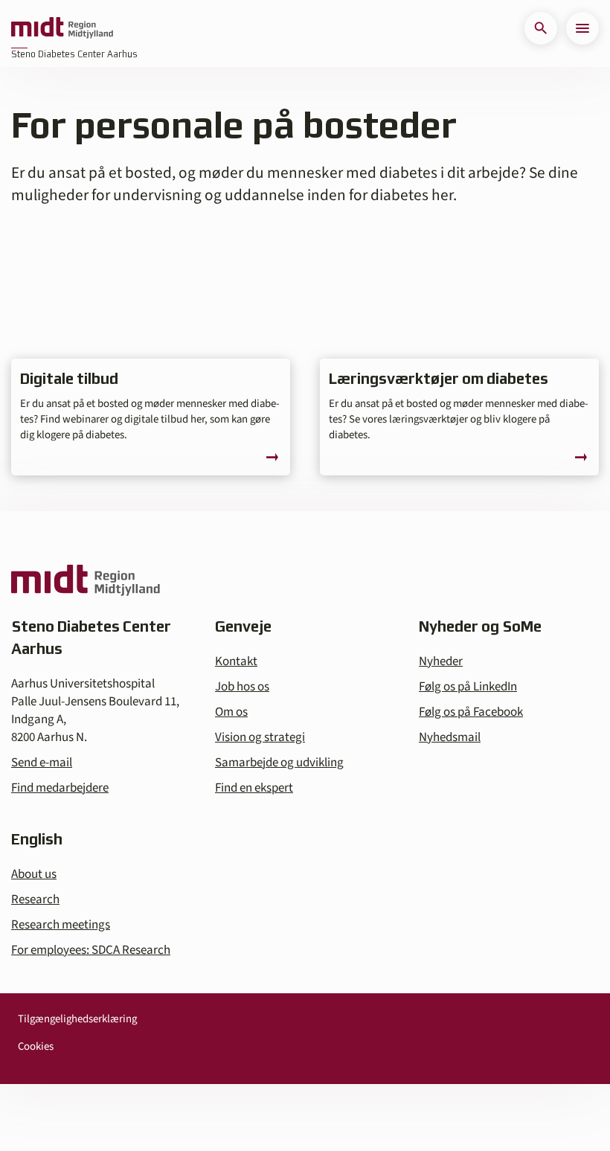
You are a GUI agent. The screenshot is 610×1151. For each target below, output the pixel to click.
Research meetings (60, 925)
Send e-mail (41, 763)
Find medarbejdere (60, 788)
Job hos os (242, 687)
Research (35, 899)
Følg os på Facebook (471, 712)
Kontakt (236, 661)
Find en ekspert (254, 788)
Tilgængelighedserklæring (77, 1019)
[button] (540, 28)
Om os (231, 712)
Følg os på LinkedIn (468, 687)
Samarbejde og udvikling (279, 763)
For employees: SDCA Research (90, 950)
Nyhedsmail (450, 737)
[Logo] (62, 28)
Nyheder (441, 661)
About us (34, 874)
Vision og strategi (260, 737)
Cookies (36, 1046)
